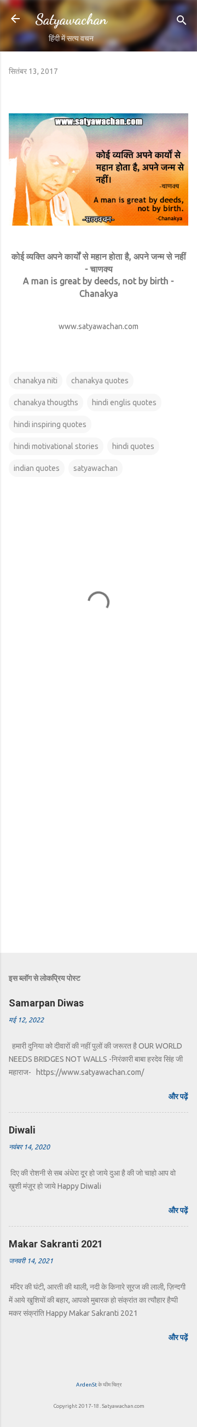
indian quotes (37, 468)
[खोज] (181, 22)
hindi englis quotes (124, 402)
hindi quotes (133, 446)
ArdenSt (86, 1385)
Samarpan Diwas (46, 1003)
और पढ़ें (178, 1096)
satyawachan (95, 468)
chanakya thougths (46, 402)
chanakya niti (35, 380)
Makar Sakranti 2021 (56, 1244)
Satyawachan (71, 19)
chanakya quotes (100, 380)
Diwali (22, 1130)
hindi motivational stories (56, 446)
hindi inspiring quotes (50, 424)
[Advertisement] (98, 836)
